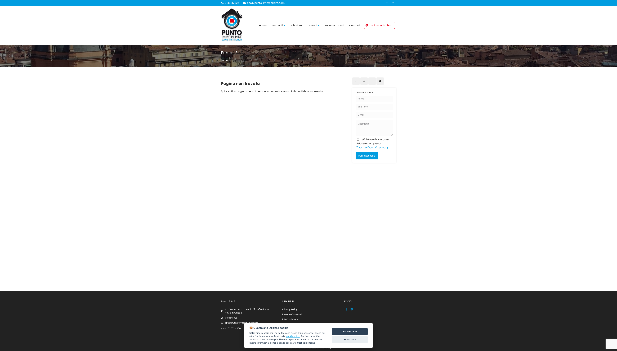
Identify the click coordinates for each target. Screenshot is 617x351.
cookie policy (293, 336)
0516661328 (232, 3)
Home (224, 60)
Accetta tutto (350, 331)
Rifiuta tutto (350, 339)
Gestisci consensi (306, 343)
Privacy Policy (289, 309)
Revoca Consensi (292, 314)
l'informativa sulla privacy (372, 147)
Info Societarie (290, 319)
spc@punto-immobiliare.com (265, 3)
